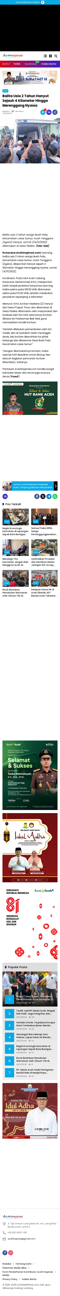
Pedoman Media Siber (14, 1267)
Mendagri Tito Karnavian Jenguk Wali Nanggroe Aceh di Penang (15, 562)
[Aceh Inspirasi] (13, 55)
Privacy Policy (10, 1279)
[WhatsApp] (55, 496)
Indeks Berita (29, 1279)
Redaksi (6, 1263)
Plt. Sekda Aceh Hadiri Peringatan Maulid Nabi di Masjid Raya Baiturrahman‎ (34, 1071)
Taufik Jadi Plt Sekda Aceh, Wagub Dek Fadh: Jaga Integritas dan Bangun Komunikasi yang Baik (35, 1012)
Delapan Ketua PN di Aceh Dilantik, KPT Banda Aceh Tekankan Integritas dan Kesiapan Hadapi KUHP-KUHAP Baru (44, 592)
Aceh (5, 91)
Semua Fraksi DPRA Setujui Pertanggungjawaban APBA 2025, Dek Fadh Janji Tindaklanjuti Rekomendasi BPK (43, 531)
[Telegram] (49, 496)
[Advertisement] (30, 198)
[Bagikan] (55, 112)
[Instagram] (10, 1252)
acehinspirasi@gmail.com (21, 1238)
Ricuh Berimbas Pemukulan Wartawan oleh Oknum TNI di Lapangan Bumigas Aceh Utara (14, 592)
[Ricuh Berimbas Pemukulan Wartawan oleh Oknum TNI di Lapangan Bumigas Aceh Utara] (15, 578)
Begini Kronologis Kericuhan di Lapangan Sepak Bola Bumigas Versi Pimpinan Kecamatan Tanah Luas (15, 531)
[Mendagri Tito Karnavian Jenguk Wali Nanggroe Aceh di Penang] (15, 547)
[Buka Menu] (50, 56)
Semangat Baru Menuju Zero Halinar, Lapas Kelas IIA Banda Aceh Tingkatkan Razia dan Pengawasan (33, 1036)
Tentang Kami (23, 1263)
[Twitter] (43, 496)
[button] (45, 56)
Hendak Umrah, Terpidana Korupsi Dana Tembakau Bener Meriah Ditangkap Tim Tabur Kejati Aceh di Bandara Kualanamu (35, 1024)
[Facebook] (37, 496)
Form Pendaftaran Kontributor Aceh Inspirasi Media (27, 1273)
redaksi (6, 111)
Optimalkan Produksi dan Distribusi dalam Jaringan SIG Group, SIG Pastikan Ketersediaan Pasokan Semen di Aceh (44, 562)
